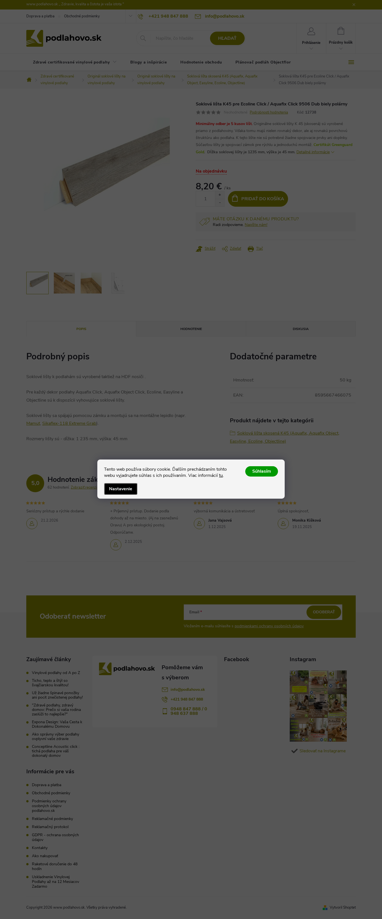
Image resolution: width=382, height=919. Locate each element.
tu (221, 475)
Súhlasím (261, 471)
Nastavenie (120, 489)
